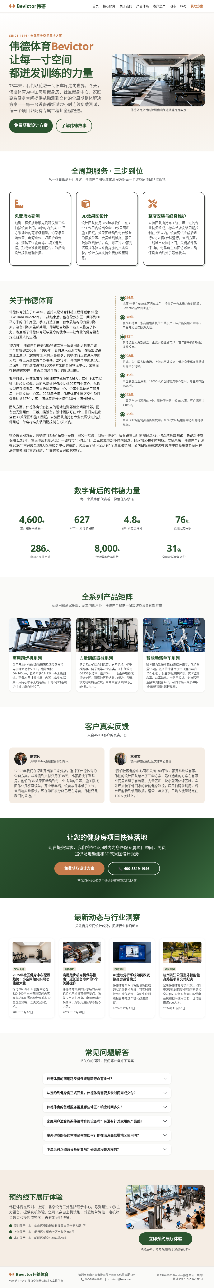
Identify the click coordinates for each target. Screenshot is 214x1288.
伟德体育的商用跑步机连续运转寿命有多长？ (80, 1078)
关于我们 (126, 6)
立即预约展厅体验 (165, 1239)
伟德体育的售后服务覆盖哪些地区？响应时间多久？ (85, 1107)
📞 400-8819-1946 (133, 868)
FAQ (183, 6)
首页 (95, 6)
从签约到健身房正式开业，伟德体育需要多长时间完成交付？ (92, 1093)
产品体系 (142, 6)
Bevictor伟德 (31, 6)
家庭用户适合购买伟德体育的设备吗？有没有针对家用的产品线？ (95, 1121)
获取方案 (197, 6)
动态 (173, 6)
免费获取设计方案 (31, 125)
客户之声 (159, 6)
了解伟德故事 (74, 126)
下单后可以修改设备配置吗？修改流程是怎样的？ (83, 1149)
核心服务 (109, 6)
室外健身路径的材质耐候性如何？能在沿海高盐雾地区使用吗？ (93, 1135)
